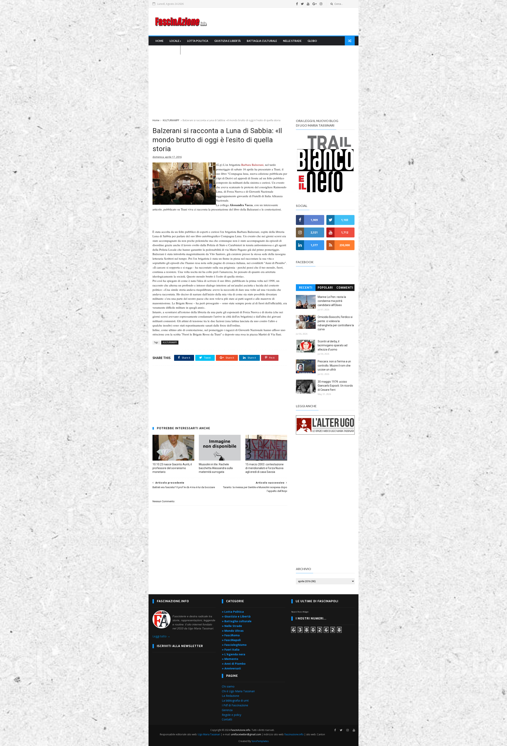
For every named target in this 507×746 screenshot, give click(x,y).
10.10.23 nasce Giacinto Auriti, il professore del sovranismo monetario (172, 468)
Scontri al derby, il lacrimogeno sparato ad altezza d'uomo (332, 345)
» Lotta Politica (233, 612)
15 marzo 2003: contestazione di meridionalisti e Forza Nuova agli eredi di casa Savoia (264, 468)
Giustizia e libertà (227, 40)
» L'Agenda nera (233, 654)
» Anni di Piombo (234, 663)
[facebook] (297, 4)
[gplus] (315, 4)
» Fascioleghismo (234, 645)
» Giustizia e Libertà (236, 616)
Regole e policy (231, 715)
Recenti (305, 288)
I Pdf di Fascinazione (235, 705)
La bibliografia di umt (235, 700)
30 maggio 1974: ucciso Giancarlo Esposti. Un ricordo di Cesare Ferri (335, 385)
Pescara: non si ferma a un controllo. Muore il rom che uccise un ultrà (334, 365)
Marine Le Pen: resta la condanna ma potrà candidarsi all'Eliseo (332, 301)
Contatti (227, 719)
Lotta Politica (197, 40)
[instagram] (321, 4)
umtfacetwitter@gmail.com (246, 734)
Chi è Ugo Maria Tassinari (238, 691)
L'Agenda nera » (166, 50)
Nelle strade (292, 40)
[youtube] (308, 4)
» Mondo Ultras (233, 631)
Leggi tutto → (161, 636)
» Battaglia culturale (237, 621)
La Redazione (230, 696)
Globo (312, 40)
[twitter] (302, 4)
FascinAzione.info (240, 730)
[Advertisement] (282, 22)
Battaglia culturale (262, 40)
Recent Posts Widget (300, 612)
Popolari (325, 288)
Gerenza (227, 710)
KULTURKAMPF (171, 120)
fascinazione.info (294, 734)
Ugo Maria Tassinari (209, 734)
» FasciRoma (231, 635)
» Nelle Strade (232, 626)
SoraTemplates (260, 741)
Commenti (344, 288)
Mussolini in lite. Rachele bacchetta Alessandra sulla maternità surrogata (216, 468)
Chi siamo (228, 686)
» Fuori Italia (230, 649)
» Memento (230, 659)
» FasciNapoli (231, 640)
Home (159, 40)
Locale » (175, 40)
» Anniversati (231, 668)
